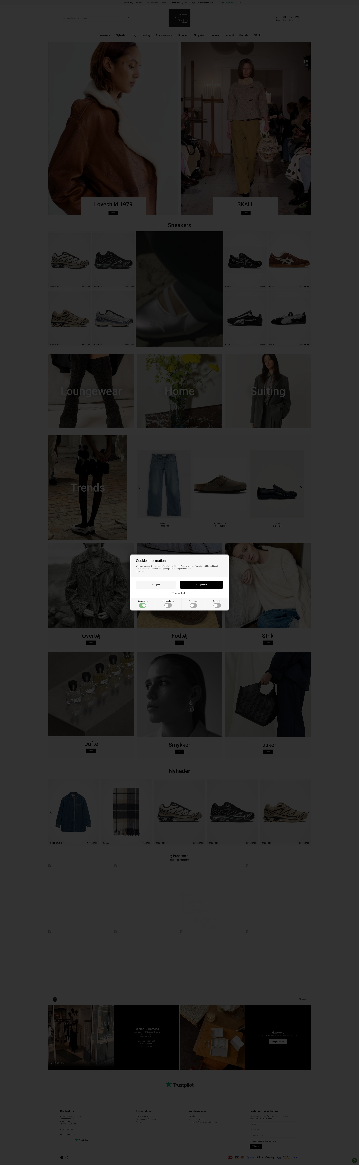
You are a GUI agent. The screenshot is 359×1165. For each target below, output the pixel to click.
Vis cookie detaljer (179, 593)
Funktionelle (193, 601)
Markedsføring (168, 601)
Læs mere (140, 571)
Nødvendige (143, 601)
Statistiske (217, 601)
